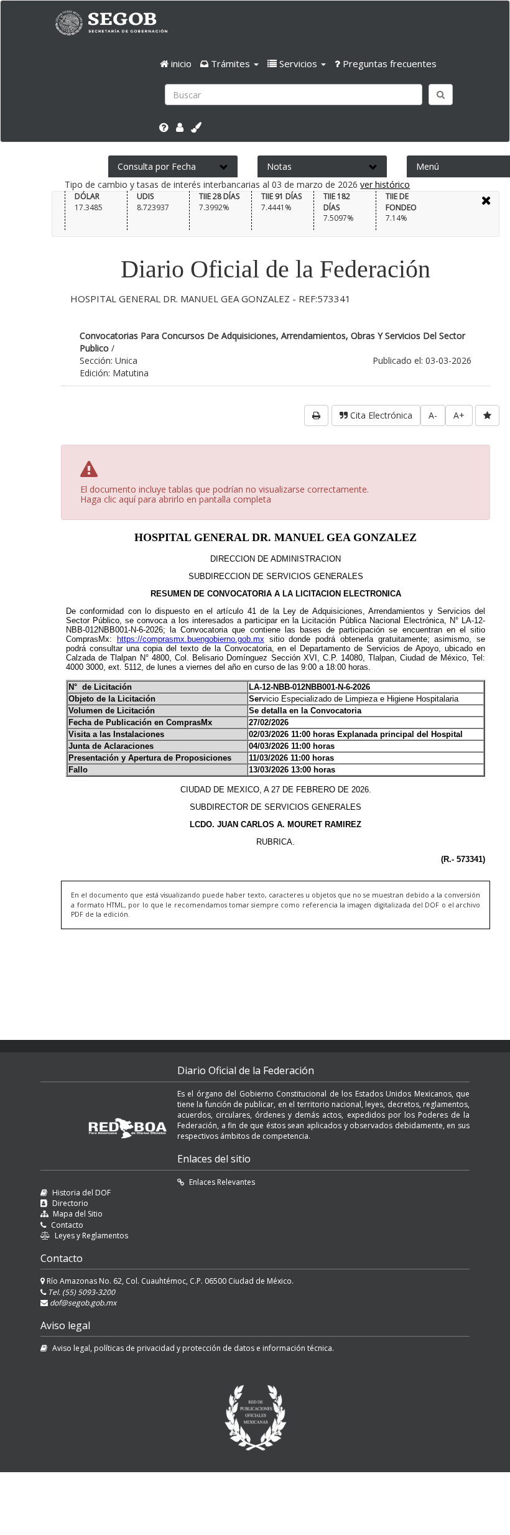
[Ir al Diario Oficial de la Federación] (117, 23)
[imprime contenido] (316, 415)
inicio (180, 63)
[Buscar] (441, 94)
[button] (229, 63)
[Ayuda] (163, 127)
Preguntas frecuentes (388, 63)
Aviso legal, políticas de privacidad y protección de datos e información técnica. (193, 1348)
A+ (459, 415)
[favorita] (487, 415)
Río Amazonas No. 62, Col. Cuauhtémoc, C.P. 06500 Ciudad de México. (169, 1281)
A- (433, 415)
